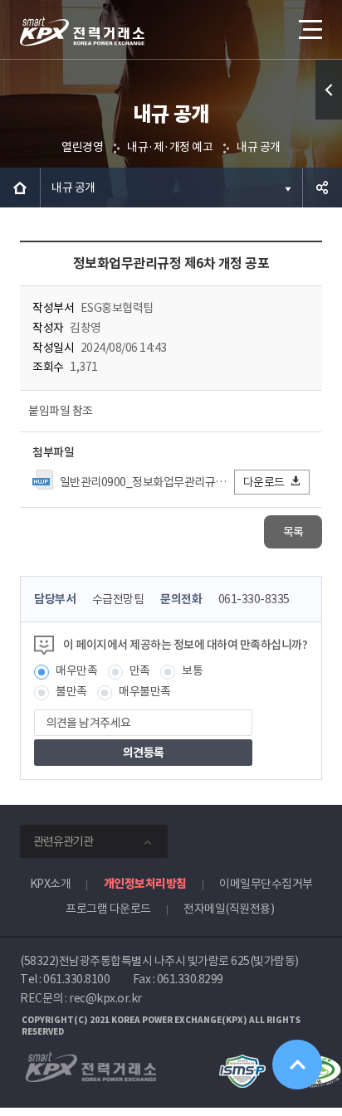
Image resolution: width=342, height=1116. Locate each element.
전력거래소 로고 (82, 31)
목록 (293, 531)
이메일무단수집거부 (266, 883)
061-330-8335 (254, 599)
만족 (139, 670)
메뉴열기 (309, 29)
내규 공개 (259, 146)
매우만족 (76, 670)
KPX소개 (50, 883)
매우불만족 (145, 691)
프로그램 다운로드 (108, 908)
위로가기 (297, 1064)
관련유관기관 (63, 841)
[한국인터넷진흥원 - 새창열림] (242, 1062)
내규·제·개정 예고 (170, 146)
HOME (20, 187)
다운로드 (264, 482)
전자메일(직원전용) (228, 908)
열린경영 (82, 146)
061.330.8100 (76, 979)
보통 (192, 670)
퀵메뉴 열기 (328, 89)
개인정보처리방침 (145, 883)
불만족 (71, 691)
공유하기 (322, 187)
